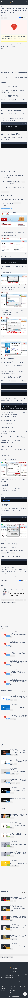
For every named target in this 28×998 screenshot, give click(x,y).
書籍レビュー (3, 988)
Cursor (25, 600)
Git (7, 602)
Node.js (13, 600)
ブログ (2, 986)
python (14, 655)
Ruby (2, 17)
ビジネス (11, 901)
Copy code (24, 102)
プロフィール (12, 986)
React (5, 600)
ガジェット (12, 818)
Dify (2, 602)
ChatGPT (21, 600)
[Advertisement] (14, 60)
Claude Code (17, 600)
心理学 (11, 920)
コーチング (12, 865)
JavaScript (18, 783)
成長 (11, 929)
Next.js (2, 600)
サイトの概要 (12, 984)
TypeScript (9, 600)
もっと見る (24, 627)
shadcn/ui (11, 792)
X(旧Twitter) (12, 990)
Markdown (14, 602)
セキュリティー (12, 773)
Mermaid (9, 602)
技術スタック (3, 990)
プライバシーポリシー (23, 986)
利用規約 (21, 984)
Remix (11, 802)
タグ (1, 992)
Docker (4, 602)
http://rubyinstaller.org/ (7, 208)
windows (5, 17)
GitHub (11, 992)
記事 (4, 6)
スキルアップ (17, 865)
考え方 (15, 901)
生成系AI (11, 754)
